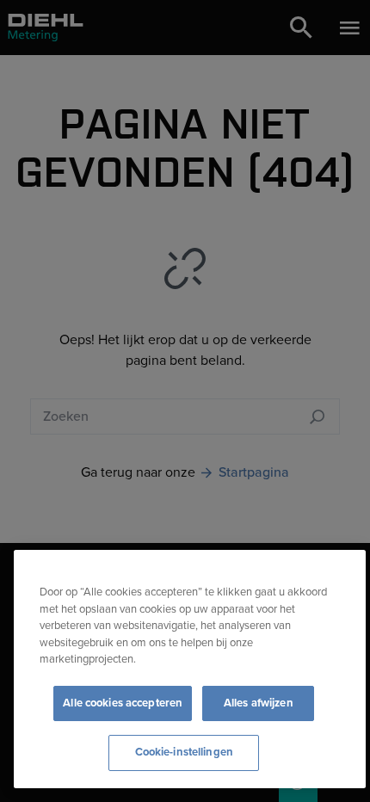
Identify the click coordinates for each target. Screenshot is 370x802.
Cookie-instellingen (184, 752)
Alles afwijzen (258, 703)
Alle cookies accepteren (122, 703)
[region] (190, 669)
